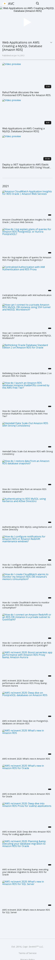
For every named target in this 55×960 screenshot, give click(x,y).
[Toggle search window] (37, 3)
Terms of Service (27, 953)
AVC (11, 3)
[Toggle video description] (51, 42)
